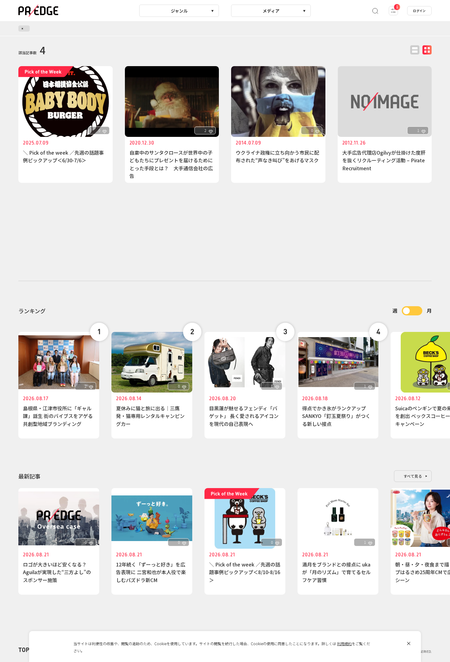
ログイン (419, 10)
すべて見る (412, 476)
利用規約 (344, 643)
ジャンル (179, 11)
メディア (271, 11)
